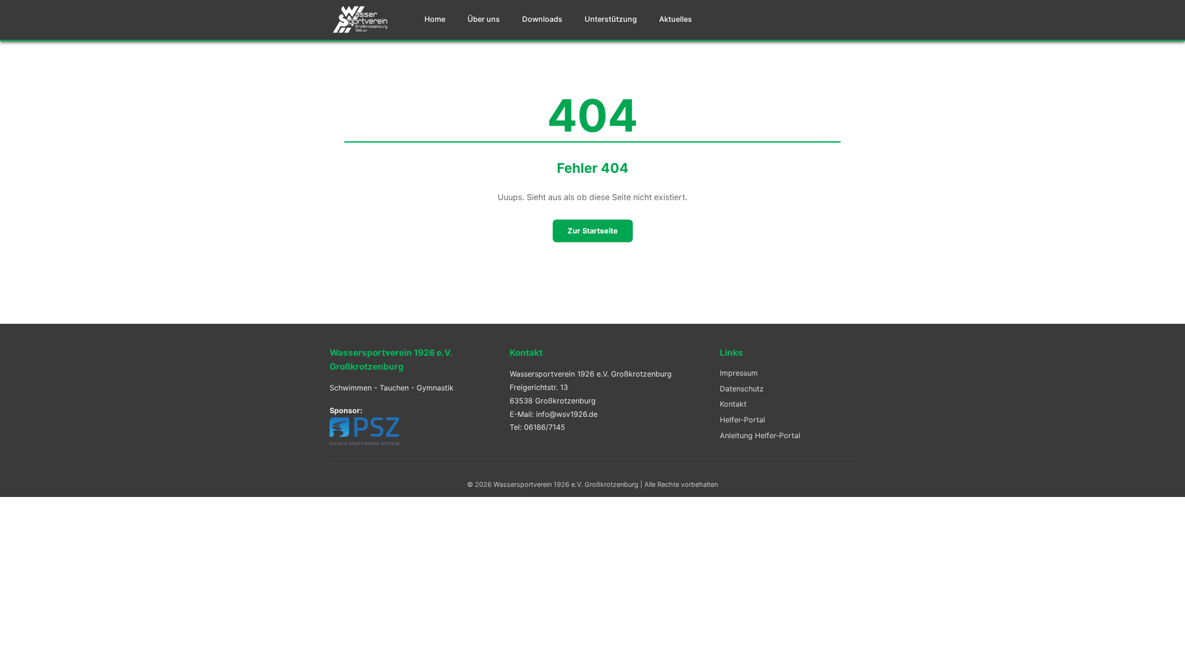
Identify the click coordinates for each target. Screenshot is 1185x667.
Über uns (484, 19)
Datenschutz (742, 388)
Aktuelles (675, 19)
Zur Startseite (593, 230)
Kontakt (733, 404)
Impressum (739, 373)
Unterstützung (611, 19)
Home (434, 19)
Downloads (542, 19)
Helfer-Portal (742, 419)
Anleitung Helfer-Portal (760, 435)
